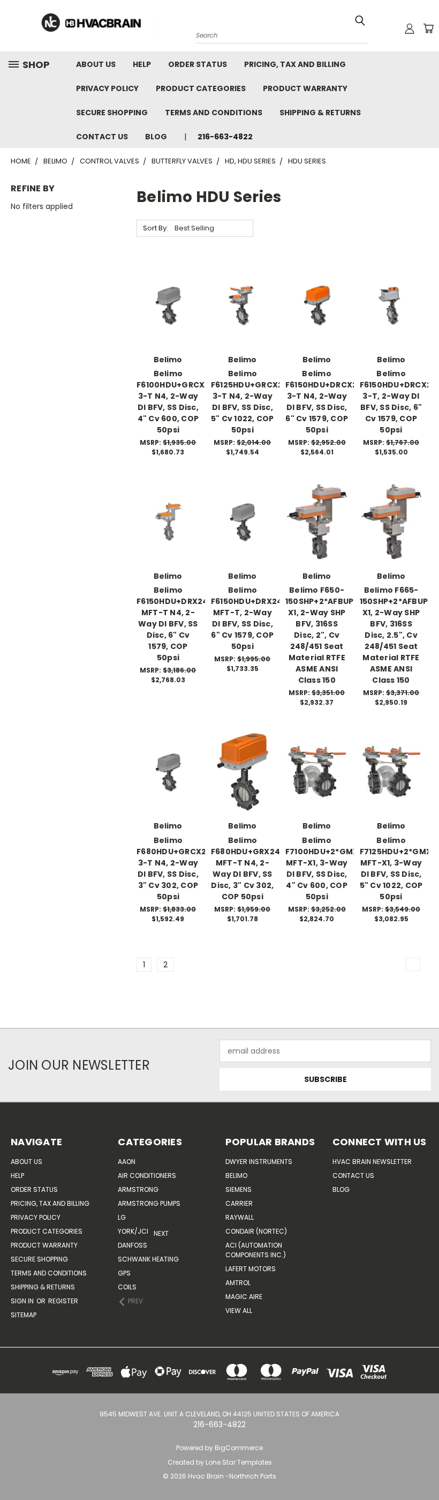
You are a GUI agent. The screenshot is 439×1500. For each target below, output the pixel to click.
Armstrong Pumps (149, 1203)
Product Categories (201, 88)
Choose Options (168, 323)
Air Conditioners (147, 1175)
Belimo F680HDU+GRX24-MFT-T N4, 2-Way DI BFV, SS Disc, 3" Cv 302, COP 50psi (248, 868)
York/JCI (133, 1231)
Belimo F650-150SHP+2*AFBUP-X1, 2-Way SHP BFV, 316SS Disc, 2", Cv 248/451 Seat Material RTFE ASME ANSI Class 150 (321, 635)
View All (238, 1310)
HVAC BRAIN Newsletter (372, 1161)
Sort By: (155, 228)
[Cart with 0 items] (428, 28)
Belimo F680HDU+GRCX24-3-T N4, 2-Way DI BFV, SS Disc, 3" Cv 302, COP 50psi (176, 868)
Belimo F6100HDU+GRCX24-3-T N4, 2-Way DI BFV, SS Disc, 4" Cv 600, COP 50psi (178, 401)
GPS (124, 1273)
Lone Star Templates (239, 1462)
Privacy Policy (107, 88)
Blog (156, 136)
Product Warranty (305, 88)
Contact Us (102, 136)
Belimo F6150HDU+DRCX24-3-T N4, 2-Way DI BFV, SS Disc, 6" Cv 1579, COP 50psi (326, 401)
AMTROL (238, 1282)
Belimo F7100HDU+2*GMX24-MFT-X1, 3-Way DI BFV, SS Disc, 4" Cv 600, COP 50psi (329, 868)
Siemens (238, 1189)
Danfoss (132, 1245)
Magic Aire (243, 1296)
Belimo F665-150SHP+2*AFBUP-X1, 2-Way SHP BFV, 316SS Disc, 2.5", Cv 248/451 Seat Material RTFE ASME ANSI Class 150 (396, 635)
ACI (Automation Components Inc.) (255, 1250)
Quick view (168, 278)
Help (142, 64)
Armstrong (138, 1189)
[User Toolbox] (409, 28)
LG (122, 1217)
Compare (164, 299)
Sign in (23, 1300)
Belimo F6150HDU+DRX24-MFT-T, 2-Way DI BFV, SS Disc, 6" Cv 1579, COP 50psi (249, 618)
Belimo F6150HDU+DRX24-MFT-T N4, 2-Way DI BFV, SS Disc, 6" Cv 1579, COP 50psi (175, 624)
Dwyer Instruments (258, 1161)
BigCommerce (239, 1447)
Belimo (236, 1175)
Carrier (239, 1203)
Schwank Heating (148, 1259)
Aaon (126, 1161)
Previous (417, 1466)
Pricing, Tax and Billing (295, 64)
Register (63, 1300)
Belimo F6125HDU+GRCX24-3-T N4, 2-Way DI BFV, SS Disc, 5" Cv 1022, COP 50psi (252, 401)
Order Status (197, 64)
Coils (127, 1287)
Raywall (239, 1217)
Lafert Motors (250, 1268)
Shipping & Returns (320, 112)
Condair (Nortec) (256, 1231)
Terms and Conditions (213, 112)
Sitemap (23, 1314)
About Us (96, 64)
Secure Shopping (112, 112)
